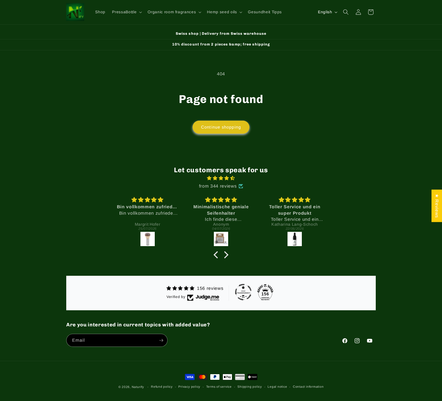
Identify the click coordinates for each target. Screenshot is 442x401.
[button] (126, 12)
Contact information (308, 386)
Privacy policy (189, 386)
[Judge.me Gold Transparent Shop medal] (243, 292)
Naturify (138, 387)
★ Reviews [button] (436, 205)
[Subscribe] (161, 340)
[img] (221, 178)
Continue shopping (221, 127)
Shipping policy (249, 386)
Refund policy (162, 386)
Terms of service (219, 386)
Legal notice (277, 386)
